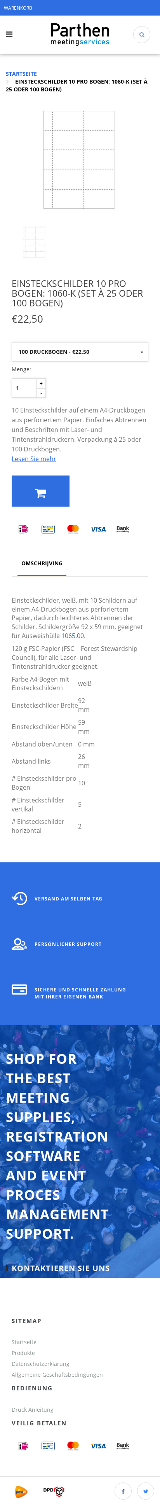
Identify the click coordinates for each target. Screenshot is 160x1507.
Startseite (21, 73)
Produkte (23, 1353)
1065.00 (72, 635)
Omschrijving (42, 563)
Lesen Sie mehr (34, 459)
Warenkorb (18, 8)
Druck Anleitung (33, 1409)
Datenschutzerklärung (41, 1363)
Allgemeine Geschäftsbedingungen (58, 1374)
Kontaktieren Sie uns (61, 1267)
